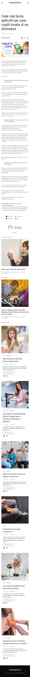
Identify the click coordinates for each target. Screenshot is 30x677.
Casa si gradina (9, 272)
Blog (8, 11)
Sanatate (8, 471)
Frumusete (9, 355)
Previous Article (7, 237)
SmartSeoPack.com (20, 672)
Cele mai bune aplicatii (15, 203)
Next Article (4, 277)
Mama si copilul (9, 316)
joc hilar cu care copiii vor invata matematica (14, 208)
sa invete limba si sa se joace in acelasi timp (14, 210)
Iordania (15, 3)
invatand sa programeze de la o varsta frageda (15, 207)
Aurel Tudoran (7, 37)
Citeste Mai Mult (8, 433)
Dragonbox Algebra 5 (7, 205)
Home (2, 11)
